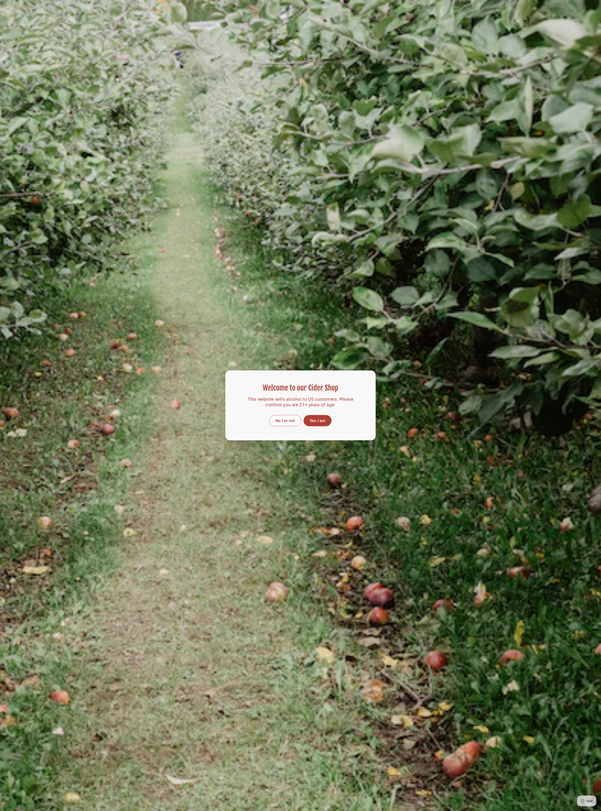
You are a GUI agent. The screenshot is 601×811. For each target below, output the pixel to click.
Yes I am (317, 420)
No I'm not (285, 420)
